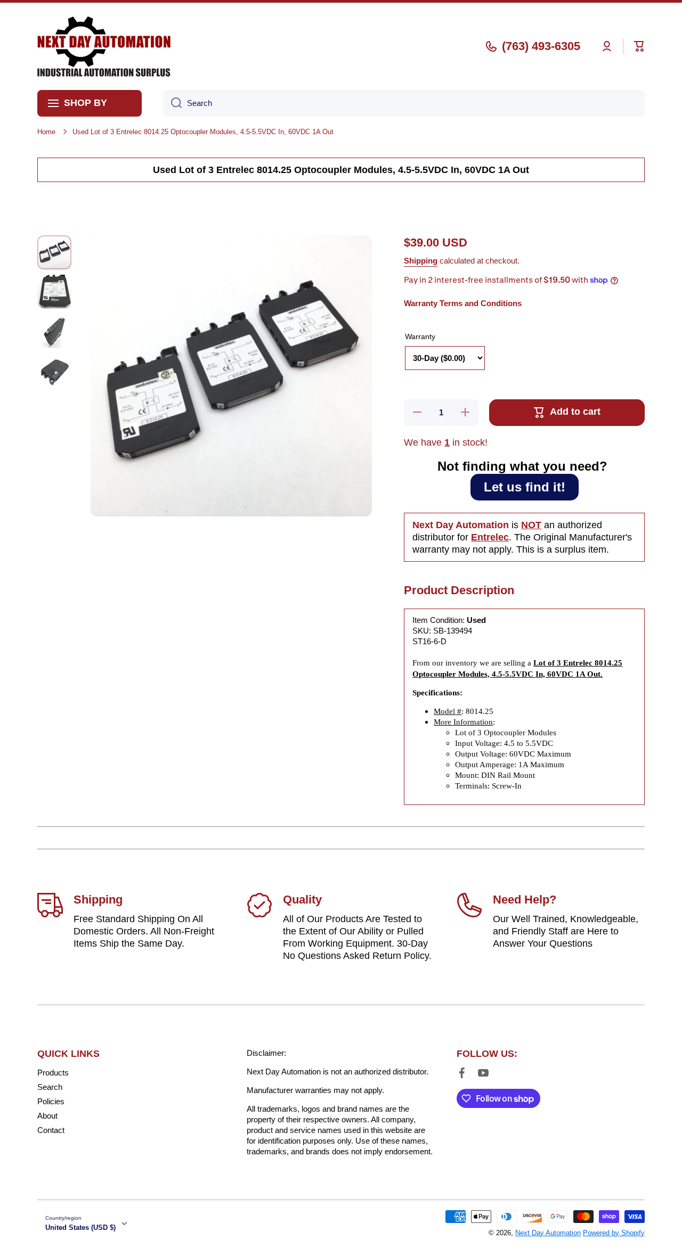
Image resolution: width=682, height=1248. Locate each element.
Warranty (420, 336)
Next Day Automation (548, 1233)
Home (46, 132)
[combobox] (404, 103)
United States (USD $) (80, 1227)
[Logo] (103, 46)
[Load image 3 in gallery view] (54, 331)
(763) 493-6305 (541, 46)
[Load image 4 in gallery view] (54, 371)
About (47, 1115)
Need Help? (524, 899)
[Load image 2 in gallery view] (54, 292)
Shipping (420, 260)
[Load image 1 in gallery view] (54, 252)
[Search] (172, 103)
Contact (50, 1130)
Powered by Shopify (614, 1233)
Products (53, 1072)
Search (49, 1086)
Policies (50, 1101)
